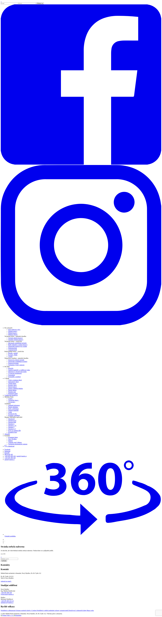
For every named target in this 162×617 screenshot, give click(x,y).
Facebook (7, 449)
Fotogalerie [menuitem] (11, 375)
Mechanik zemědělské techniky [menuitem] (17, 343)
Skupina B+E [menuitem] (12, 420)
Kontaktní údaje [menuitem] (13, 437)
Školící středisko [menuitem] (13, 407)
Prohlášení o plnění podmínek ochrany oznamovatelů (53, 610)
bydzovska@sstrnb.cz (7, 594)
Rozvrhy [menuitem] (10, 368)
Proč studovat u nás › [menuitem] (14, 329)
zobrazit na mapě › (6, 581)
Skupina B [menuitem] (11, 419)
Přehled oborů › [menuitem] (12, 331)
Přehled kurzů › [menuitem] (12, 333)
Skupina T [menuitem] (11, 427)
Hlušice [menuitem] (10, 441)
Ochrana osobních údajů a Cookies (26, 610)
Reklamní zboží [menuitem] (13, 393)
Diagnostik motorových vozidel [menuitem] (17, 346)
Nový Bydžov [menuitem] (12, 439)
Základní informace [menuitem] (14, 405)
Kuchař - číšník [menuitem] (12, 355)
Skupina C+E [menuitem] (12, 425)
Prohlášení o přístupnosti (8, 610)
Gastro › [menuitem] (10, 398)
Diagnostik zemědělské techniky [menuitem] (17, 361)
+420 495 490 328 (10, 456)
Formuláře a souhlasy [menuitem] (14, 377)
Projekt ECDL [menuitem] (12, 414)
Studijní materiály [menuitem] (13, 410)
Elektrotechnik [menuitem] (12, 348)
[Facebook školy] (81, 164)
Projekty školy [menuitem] (12, 385)
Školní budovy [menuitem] (12, 387)
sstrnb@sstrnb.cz (22, 456)
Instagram (7, 451)
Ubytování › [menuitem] (11, 402)
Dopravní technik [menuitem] (13, 363)
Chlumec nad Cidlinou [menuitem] (15, 442)
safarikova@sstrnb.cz (7, 602)
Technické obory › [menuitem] (13, 400)
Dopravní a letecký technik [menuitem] (16, 360)
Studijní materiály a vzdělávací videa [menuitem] (19, 370)
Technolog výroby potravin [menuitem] (16, 365)
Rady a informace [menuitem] (13, 409)
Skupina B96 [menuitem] (12, 422)
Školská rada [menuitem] (12, 392)
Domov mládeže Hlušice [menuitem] (15, 388)
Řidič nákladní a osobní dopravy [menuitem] (17, 345)
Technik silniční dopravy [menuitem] (15, 338)
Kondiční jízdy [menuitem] (12, 432)
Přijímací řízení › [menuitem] (13, 334)
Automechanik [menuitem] (12, 350)
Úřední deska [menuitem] (12, 383)
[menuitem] (8, 328)
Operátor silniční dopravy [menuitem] (15, 339)
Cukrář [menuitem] (10, 356)
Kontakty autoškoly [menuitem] (14, 415)
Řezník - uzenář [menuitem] (13, 353)
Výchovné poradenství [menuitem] (15, 373)
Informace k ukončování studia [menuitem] (17, 371)
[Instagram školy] (81, 324)
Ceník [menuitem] (10, 412)
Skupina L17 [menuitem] (12, 429)
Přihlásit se (40, 3)
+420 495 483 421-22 (7, 601)
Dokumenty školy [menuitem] (13, 382)
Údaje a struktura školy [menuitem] (15, 380)
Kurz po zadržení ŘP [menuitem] (14, 430)
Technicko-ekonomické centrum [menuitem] (17, 444)
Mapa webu (90, 610)
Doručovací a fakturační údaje (78, 610)
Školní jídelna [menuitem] (12, 390)
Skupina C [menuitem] (11, 424)
